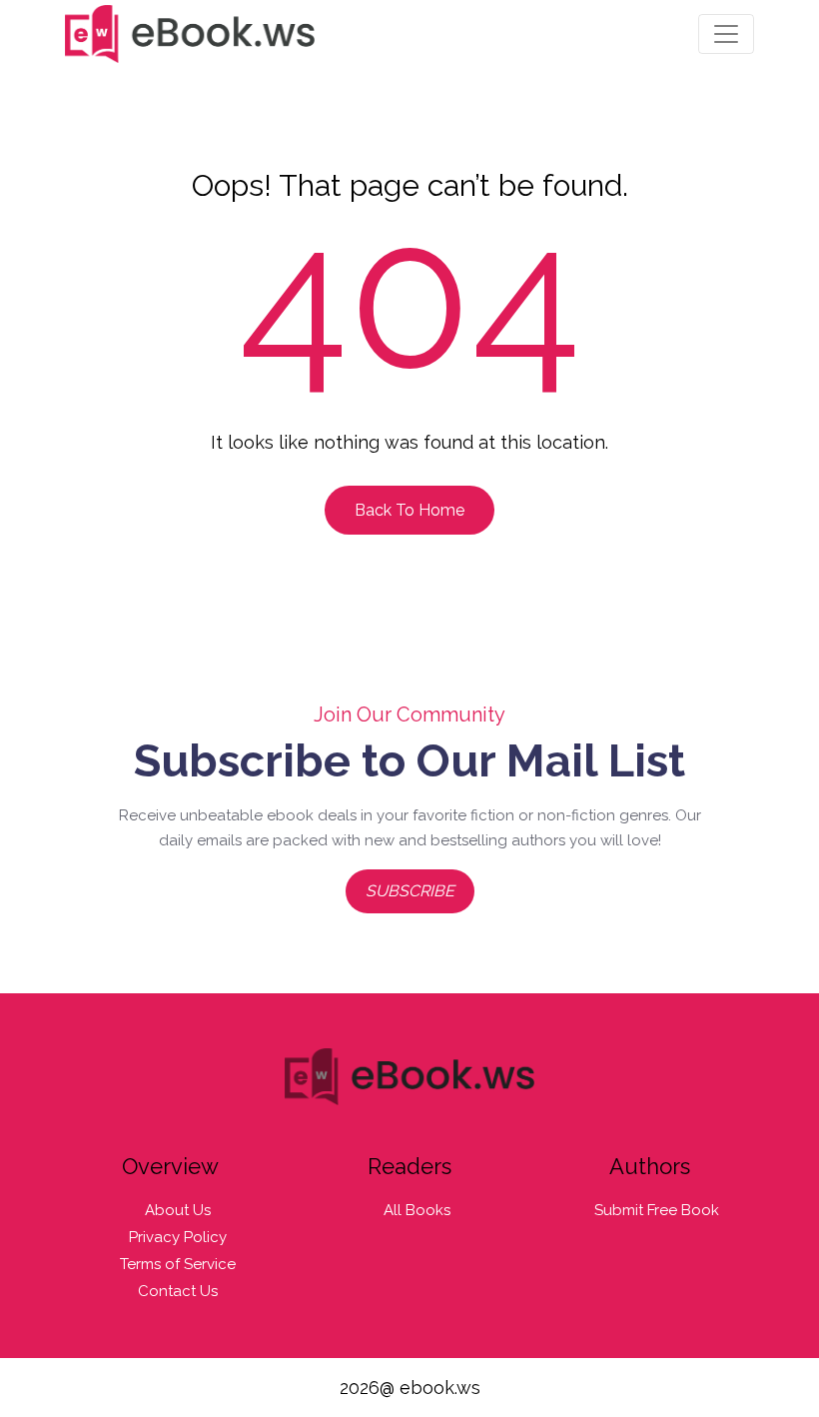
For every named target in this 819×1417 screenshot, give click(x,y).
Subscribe (410, 890)
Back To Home (409, 510)
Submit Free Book (656, 1210)
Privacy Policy (178, 1237)
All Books (417, 1210)
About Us (178, 1210)
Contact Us (178, 1291)
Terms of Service (178, 1264)
